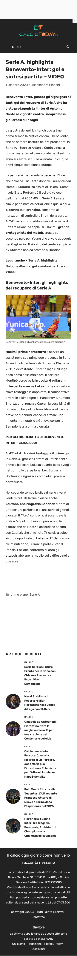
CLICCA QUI (27, 443)
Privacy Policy (53, 943)
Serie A (34, 594)
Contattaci (38, 917)
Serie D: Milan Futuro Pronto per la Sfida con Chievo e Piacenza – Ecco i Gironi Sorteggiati (40, 675)
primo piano (19, 594)
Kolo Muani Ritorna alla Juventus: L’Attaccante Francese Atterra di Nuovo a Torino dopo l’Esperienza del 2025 (40, 798)
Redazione (34, 943)
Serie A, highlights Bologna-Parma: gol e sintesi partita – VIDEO (35, 266)
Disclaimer (38, 949)
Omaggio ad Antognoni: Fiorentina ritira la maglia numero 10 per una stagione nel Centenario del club (40, 730)
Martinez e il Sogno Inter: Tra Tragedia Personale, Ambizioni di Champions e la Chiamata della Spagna (40, 827)
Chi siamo (18, 943)
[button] (68, 47)
